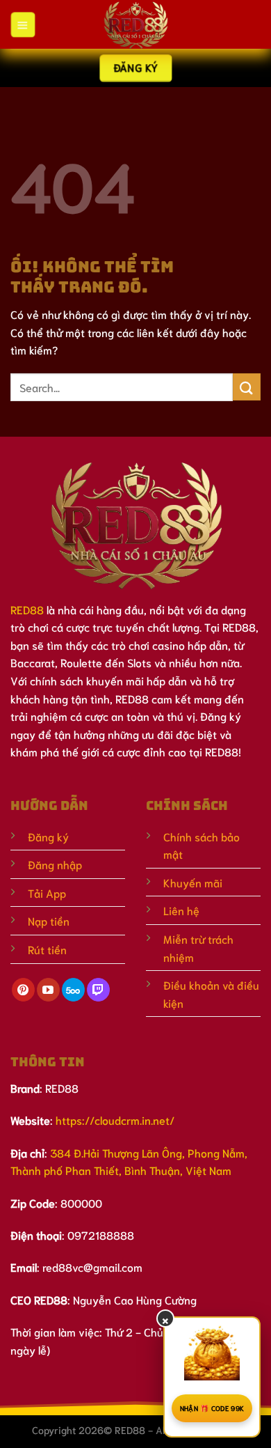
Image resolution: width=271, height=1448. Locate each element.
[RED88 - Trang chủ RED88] (135, 24)
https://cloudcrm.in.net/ (115, 1119)
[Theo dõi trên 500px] (73, 990)
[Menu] (22, 25)
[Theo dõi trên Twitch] (98, 990)
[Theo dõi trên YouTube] (48, 990)
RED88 (27, 609)
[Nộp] (247, 386)
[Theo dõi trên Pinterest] (23, 990)
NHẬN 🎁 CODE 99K (212, 1407)
